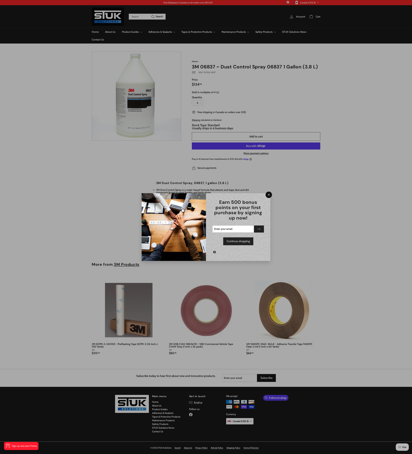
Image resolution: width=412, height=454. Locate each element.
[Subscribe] (259, 229)
